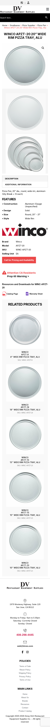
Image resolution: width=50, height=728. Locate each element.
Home (4, 25)
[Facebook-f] (22, 652)
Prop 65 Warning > (18, 276)
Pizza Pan (41, 25)
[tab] (25, 179)
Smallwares (15, 25)
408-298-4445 (25, 634)
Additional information (18, 184)
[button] (42, 47)
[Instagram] (27, 652)
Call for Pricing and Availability (19, 260)
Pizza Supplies (28, 25)
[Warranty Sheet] (42, 293)
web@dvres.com (25, 646)
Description (11, 179)
